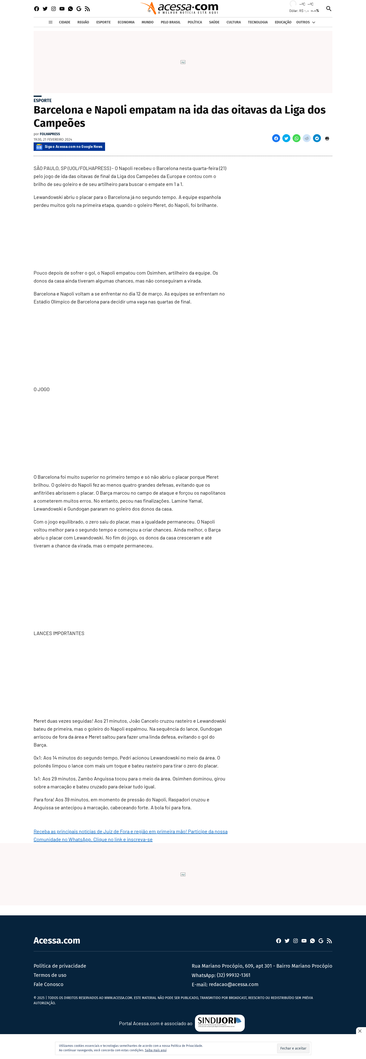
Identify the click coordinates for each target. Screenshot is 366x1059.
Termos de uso (50, 975)
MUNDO (148, 22)
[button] (276, 138)
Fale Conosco (48, 984)
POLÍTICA (195, 22)
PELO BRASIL (171, 22)
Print (327, 138)
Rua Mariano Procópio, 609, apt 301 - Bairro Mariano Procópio (262, 966)
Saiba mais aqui (156, 1050)
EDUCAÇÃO (283, 22)
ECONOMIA (126, 22)
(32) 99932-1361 (233, 975)
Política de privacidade (60, 966)
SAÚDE (214, 22)
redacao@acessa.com (233, 984)
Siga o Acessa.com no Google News (74, 146)
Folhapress (50, 134)
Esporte (43, 100)
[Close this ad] (361, 1031)
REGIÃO (83, 22)
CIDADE (64, 22)
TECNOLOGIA (258, 22)
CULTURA (234, 22)
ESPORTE (103, 22)
